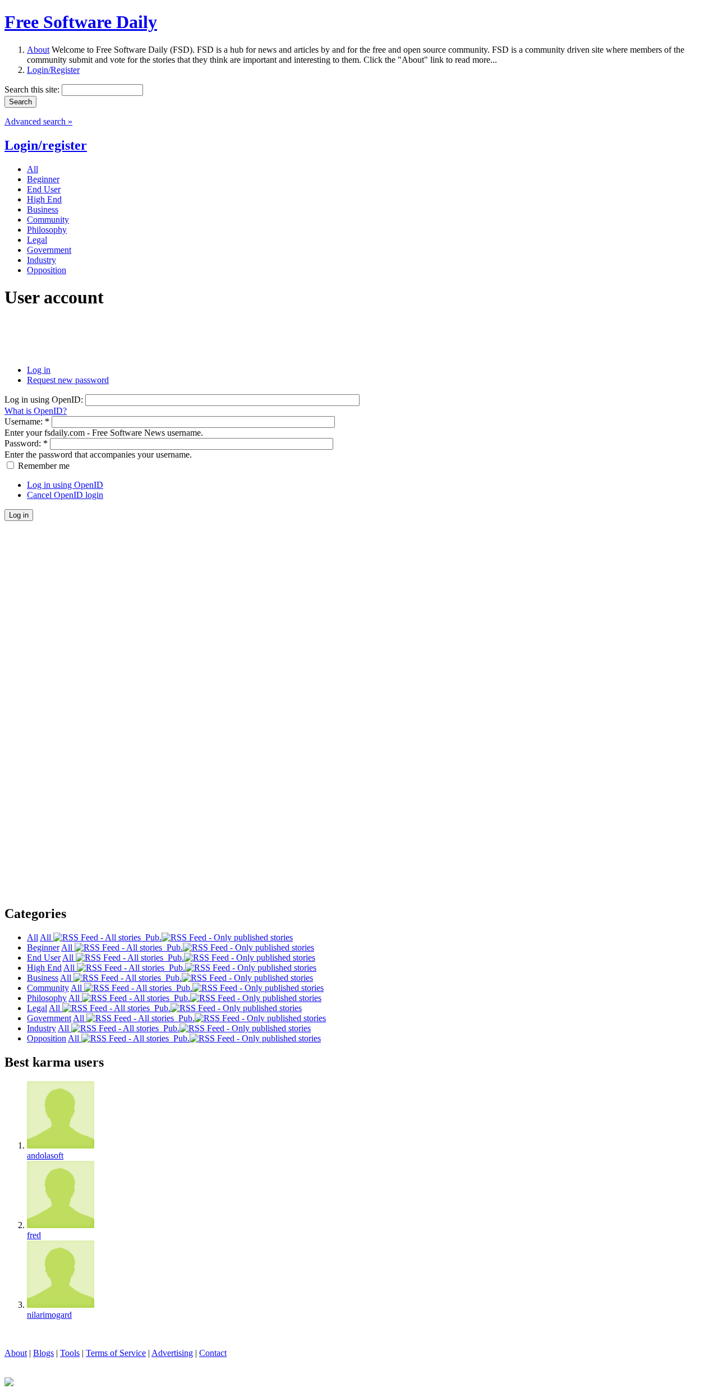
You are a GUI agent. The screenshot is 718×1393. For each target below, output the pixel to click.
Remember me (43, 466)
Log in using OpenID (65, 485)
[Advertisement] (135, 337)
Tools (70, 1353)
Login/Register (53, 70)
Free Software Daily (80, 22)
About (38, 49)
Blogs (43, 1353)
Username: (26, 421)
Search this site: (33, 89)
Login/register (45, 145)
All (46, 937)
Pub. (151, 937)
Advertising (172, 1353)
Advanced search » (38, 121)
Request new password (68, 380)
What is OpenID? (35, 411)
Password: (26, 443)
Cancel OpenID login (65, 495)
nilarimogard (49, 1315)
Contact (213, 1353)
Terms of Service (116, 1353)
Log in (38, 370)
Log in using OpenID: (44, 399)
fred (34, 1235)
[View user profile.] (60, 1145)
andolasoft (45, 1155)
